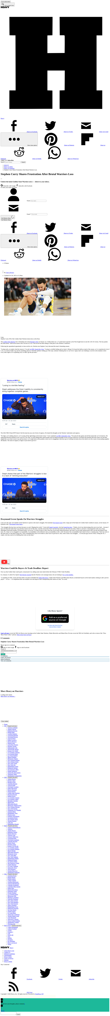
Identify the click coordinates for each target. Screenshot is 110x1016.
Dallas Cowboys (12, 740)
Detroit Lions (11, 743)
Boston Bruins (11, 877)
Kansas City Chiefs (13, 751)
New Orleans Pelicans (14, 807)
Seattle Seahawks (12, 771)
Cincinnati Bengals (13, 735)
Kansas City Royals (13, 846)
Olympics (10, 939)
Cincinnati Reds (12, 838)
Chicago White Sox (13, 837)
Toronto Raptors (12, 821)
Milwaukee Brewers (13, 852)
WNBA (10, 938)
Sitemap (6, 960)
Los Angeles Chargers (14, 752)
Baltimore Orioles (12, 832)
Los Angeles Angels (13, 847)
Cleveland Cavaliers (13, 787)
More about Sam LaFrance (24, 634)
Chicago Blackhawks (13, 883)
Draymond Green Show (15, 524)
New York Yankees (13, 857)
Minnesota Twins (12, 854)
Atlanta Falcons (12, 729)
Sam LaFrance (10, 272)
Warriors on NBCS (12, 380)
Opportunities (8, 955)
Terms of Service (8, 958)
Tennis (9, 944)
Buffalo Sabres (12, 879)
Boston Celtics (11, 780)
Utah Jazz (10, 822)
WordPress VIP (39, 994)
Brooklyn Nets (34, 342)
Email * (29, 214)
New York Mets (12, 855)
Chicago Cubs (11, 835)
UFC (9, 936)
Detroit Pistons (12, 791)
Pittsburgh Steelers (13, 768)
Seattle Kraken (12, 911)
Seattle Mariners (12, 864)
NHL (5, 874)
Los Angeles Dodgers (13, 849)
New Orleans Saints (13, 762)
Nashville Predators (13, 899)
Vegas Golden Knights (14, 921)
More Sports (7, 925)
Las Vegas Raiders (13, 755)
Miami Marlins (12, 851)
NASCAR (10, 935)
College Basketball (13, 927)
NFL (5, 726)
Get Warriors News (6, 220)
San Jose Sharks (12, 910)
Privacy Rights (8, 961)
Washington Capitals (13, 922)
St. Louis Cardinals (13, 866)
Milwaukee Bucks (12, 804)
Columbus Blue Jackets (14, 886)
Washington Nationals (14, 872)
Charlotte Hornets (12, 784)
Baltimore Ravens (12, 731)
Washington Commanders (15, 776)
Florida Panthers (12, 893)
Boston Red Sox (12, 833)
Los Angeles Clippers (13, 798)
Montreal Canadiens (13, 897)
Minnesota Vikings (13, 758)
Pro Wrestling (11, 941)
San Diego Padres (12, 861)
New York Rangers (13, 903)
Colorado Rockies (12, 841)
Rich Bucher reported (25, 575)
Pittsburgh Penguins (13, 908)
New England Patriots (14, 760)
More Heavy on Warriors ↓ (8, 696)
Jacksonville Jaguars (13, 749)
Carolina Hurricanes (13, 882)
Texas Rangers (12, 869)
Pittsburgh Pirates (12, 860)
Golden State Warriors (9, 342)
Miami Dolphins (12, 757)
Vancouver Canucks (13, 919)
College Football (12, 929)
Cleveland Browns (13, 737)
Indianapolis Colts (12, 748)
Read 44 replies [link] (24, 427)
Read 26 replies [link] (24, 511)
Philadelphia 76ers (13, 813)
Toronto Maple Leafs (13, 916)
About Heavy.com (9, 950)
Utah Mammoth (12, 917)
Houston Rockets (12, 794)
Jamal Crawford (53, 527)
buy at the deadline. (68, 575)
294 (6, 508)
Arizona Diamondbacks (14, 827)
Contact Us (7, 952)
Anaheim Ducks (12, 876)
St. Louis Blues (12, 913)
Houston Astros (12, 844)
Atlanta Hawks (12, 779)
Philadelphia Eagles (13, 766)
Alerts (2, 160)
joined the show (68, 527)
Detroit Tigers (11, 843)
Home (5, 724)
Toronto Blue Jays (12, 871)
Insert (18, 1014)
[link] (45, 380)
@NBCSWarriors (12, 382)
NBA (5, 777)
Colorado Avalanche (13, 885)
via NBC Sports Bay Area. (37, 349)
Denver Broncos (12, 741)
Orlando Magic (12, 811)
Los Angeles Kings (13, 894)
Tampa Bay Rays (12, 868)
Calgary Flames (12, 880)
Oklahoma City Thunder (14, 810)
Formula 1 (10, 932)
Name (28, 200)
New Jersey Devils (13, 900)
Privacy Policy (8, 957)
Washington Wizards (13, 824)
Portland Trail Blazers (13, 816)
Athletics (10, 829)
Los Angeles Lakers (13, 799)
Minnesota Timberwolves (14, 805)
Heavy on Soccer (12, 943)
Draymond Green (57, 522)
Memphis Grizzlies (13, 801)
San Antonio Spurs (13, 819)
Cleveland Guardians (13, 840)
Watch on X (41, 396)
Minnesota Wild (12, 896)
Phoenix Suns (11, 815)
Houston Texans (12, 746)
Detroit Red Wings (13, 890)
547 (6, 424)
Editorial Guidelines (9, 954)
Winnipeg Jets (11, 924)
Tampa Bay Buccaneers (14, 772)
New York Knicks (12, 808)
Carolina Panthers (12, 734)
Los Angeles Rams (13, 754)
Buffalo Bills (11, 732)
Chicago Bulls (11, 785)
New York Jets (11, 765)
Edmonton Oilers (12, 891)
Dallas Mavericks (43, 577)
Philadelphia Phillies (13, 858)
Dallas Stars (11, 888)
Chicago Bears (12, 738)
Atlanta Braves (12, 830)
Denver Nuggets (12, 790)
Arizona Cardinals (12, 727)
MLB (5, 826)
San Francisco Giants (13, 863)
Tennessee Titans (12, 774)
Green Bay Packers (13, 745)
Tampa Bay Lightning (14, 914)
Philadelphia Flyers (13, 907)
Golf (9, 933)
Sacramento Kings (13, 818)
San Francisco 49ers (13, 769)
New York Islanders (13, 902)
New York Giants (12, 763)
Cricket (10, 930)
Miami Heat (11, 802)
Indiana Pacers (11, 796)
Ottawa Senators (12, 905)
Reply (13, 424)
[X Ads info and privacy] (45, 420)
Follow (20, 382)
